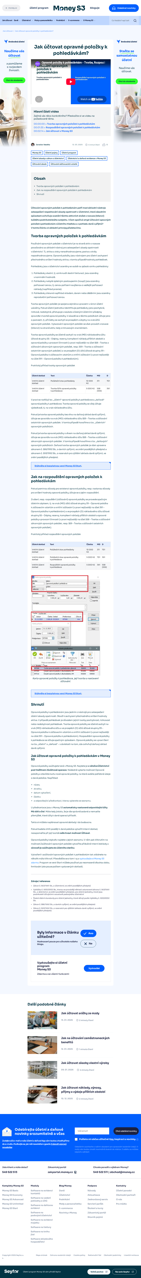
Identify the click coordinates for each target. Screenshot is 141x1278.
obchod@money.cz (122, 1172)
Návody (92, 1190)
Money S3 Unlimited (12, 1203)
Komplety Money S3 (13, 1185)
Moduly (35, 1185)
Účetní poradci (124, 1190)
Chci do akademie (14, 80)
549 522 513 (9, 1172)
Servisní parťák (95, 1203)
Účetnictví (26, 20)
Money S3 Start (10, 1208)
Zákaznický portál (97, 1212)
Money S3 (36, 153)
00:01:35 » (67, 127)
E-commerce (73, 20)
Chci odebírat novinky (126, 1131)
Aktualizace (94, 1195)
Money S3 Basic (10, 1190)
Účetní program (69, 153)
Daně (16, 20)
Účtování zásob (39, 164)
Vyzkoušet (94, 968)
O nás (119, 1199)
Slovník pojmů (95, 1217)
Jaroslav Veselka (43, 145)
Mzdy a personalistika (43, 20)
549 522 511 (100, 1172)
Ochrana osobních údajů (60, 1255)
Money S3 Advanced (12, 1199)
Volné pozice (96, 1272)
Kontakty (121, 1185)
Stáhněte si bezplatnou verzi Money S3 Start (58, 466)
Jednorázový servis (98, 1199)
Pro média (121, 1203)
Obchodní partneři (125, 1195)
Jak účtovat (7, 20)
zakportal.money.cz (60, 1172)
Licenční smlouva (131, 1255)
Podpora (92, 1185)
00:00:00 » (64, 123)
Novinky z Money (68, 1212)
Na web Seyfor (122, 1272)
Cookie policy (79, 1255)
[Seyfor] (11, 1271)
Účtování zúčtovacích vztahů (64, 164)
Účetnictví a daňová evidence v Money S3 (87, 158)
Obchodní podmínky (112, 1255)
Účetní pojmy (51, 153)
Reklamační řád (94, 1255)
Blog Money (65, 1185)
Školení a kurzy (95, 1208)
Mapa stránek (41, 1255)
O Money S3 (88, 20)
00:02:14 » (53, 131)
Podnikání (60, 20)
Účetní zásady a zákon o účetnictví (48, 158)
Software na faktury (41, 1227)
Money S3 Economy (12, 1195)
